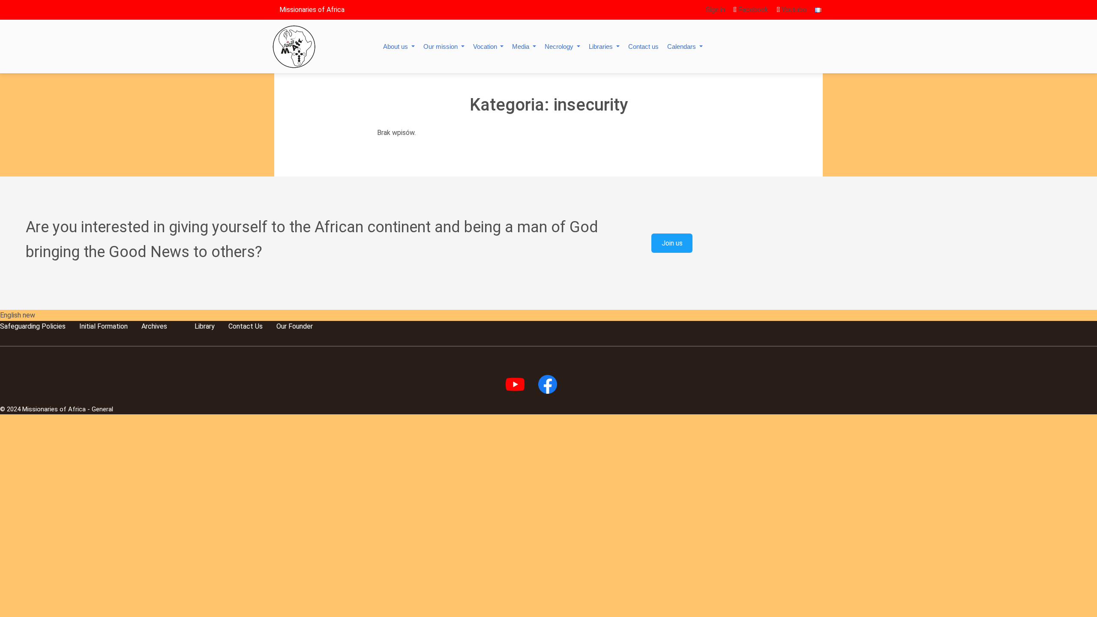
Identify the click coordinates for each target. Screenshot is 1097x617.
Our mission (441, 46)
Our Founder (294, 326)
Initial (87, 326)
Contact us (643, 46)
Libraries (601, 46)
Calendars (682, 46)
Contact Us (245, 326)
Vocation (486, 46)
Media (521, 46)
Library (205, 326)
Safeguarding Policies (33, 326)
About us (396, 46)
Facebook (752, 10)
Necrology (560, 46)
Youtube (793, 10)
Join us (672, 243)
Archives (154, 326)
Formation (112, 326)
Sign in (715, 10)
